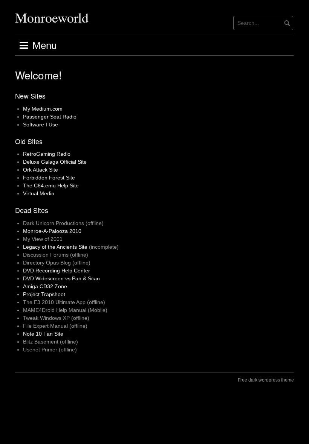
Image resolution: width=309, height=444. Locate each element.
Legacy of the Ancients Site (55, 247)
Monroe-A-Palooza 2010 (52, 231)
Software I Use (40, 125)
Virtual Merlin (38, 193)
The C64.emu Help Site (51, 185)
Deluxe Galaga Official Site (55, 162)
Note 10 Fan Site (43, 334)
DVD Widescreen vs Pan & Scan (61, 278)
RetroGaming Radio (46, 154)
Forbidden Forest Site (49, 178)
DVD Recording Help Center (56, 271)
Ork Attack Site (40, 170)
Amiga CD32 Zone (45, 286)
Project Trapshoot (44, 294)
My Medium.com (43, 109)
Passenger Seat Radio (49, 117)
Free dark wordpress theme (266, 380)
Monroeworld (52, 17)
